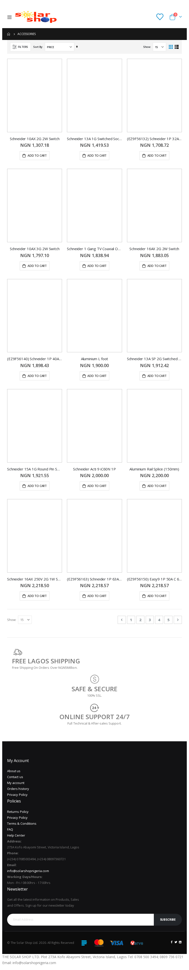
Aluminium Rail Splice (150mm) (154, 468)
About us (14, 771)
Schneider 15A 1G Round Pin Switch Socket (34, 468)
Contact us (15, 777)
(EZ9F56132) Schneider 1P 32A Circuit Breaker (154, 138)
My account (15, 783)
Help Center (16, 835)
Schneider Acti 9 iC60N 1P (94, 468)
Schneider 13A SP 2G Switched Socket (154, 358)
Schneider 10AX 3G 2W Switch (35, 248)
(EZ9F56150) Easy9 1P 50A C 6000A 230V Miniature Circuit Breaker (154, 579)
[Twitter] (176, 942)
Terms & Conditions (21, 823)
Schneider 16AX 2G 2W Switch (154, 248)
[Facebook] (171, 942)
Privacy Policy (17, 794)
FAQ (10, 829)
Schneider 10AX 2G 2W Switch (35, 138)
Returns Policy (18, 811)
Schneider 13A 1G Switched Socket (94, 138)
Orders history (18, 788)
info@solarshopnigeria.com (28, 871)
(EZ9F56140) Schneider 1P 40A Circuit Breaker (34, 358)
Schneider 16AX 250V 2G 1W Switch (34, 579)
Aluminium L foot (94, 358)
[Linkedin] (180, 942)
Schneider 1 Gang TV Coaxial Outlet (94, 248)
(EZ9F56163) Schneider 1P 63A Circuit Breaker (94, 579)
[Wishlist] (160, 17)
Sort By (37, 47)
